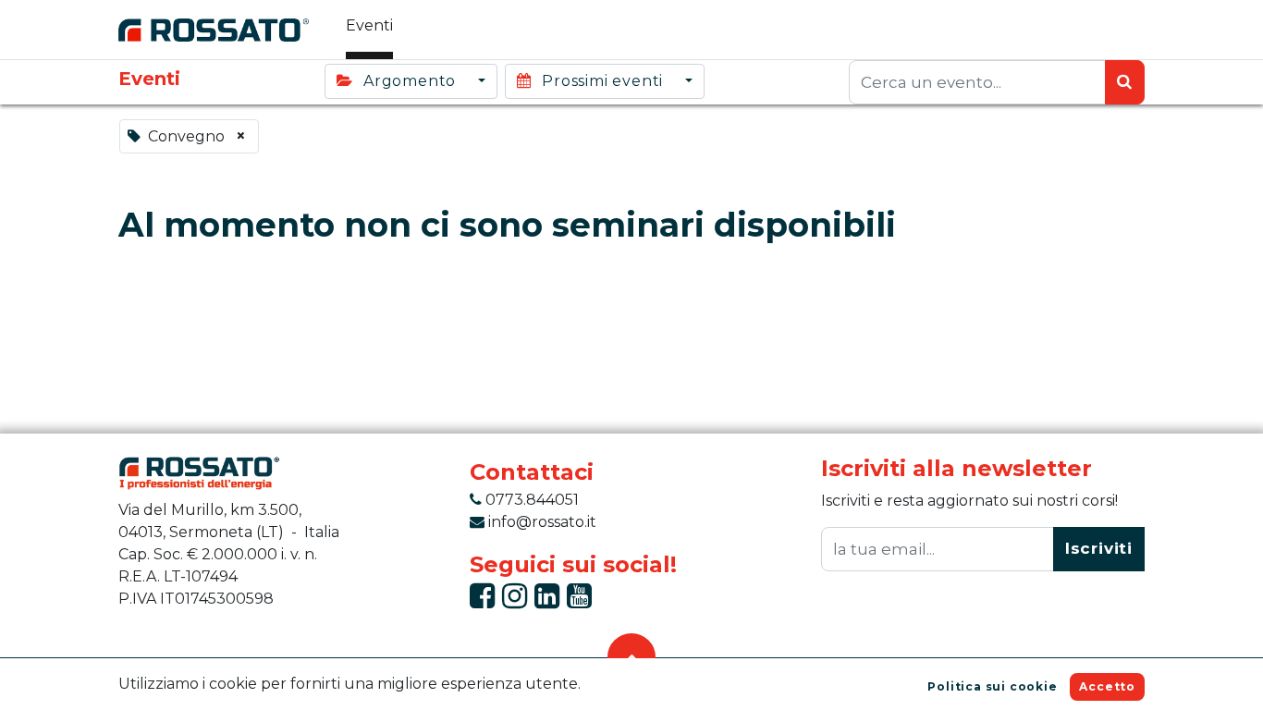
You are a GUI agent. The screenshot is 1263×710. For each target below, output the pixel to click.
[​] (482, 601)
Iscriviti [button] (1099, 548)
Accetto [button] (1107, 686)
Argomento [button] (409, 81)
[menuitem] (369, 29)
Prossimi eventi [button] (602, 81)
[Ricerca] (1125, 82)
